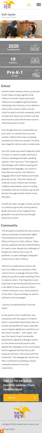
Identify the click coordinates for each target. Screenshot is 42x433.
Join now (11, 397)
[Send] (28, 4)
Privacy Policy (9, 429)
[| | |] (38, 4)
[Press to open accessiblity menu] (2, 431)
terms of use (34, 424)
